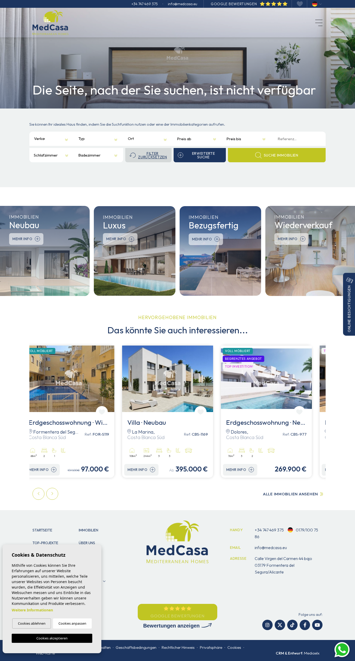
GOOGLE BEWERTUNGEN (234, 4)
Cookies (234, 647)
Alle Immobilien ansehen (290, 493)
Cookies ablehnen (31, 623)
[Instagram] (267, 625)
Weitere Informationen (32, 610)
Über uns (87, 543)
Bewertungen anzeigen (172, 626)
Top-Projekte (45, 543)
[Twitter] (280, 625)
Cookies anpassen (72, 623)
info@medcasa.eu (182, 4)
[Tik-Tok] (292, 625)
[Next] (52, 494)
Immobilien (88, 530)
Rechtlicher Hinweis (178, 647)
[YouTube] (317, 625)
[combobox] (47, 139)
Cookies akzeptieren (52, 638)
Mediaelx (311, 653)
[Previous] (38, 494)
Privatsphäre (211, 647)
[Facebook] (305, 625)
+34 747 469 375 (145, 4)
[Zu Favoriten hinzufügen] (112, 412)
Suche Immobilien (281, 155)
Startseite (42, 530)
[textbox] (40, 138)
